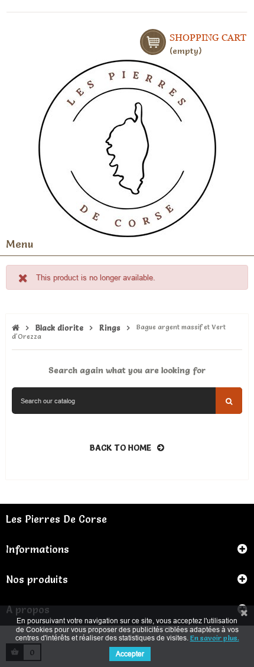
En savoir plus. (214, 637)
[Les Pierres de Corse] (127, 147)
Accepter (130, 653)
